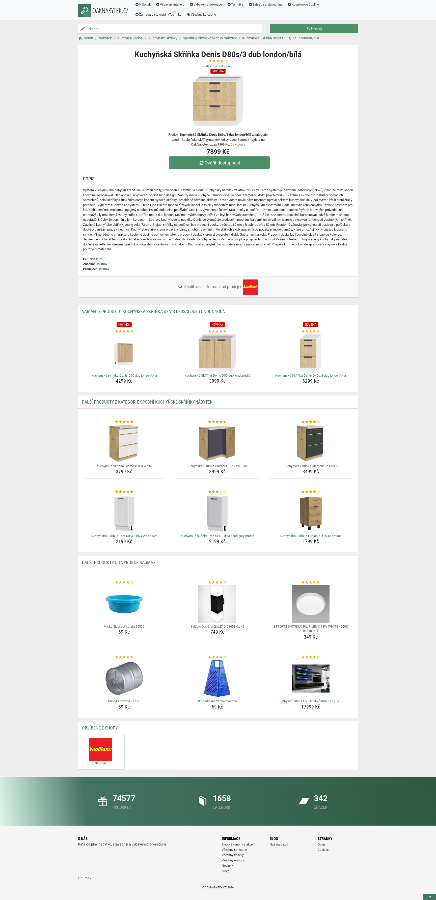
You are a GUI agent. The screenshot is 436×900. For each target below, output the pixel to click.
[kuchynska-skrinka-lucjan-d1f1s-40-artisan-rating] (311, 491)
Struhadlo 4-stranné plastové (217, 701)
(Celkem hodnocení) (218, 66)
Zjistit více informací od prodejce (213, 286)
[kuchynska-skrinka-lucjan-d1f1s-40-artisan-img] (311, 513)
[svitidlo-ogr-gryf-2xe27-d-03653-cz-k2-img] (217, 604)
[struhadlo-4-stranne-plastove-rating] (217, 657)
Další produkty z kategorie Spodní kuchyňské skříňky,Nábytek (147, 402)
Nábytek (145, 4)
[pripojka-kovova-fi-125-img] (124, 678)
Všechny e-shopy (233, 860)
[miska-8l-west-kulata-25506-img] (124, 604)
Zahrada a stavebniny (267, 4)
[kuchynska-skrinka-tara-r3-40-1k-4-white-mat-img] (124, 513)
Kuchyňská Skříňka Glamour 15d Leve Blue (217, 466)
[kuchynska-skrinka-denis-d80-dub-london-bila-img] (217, 353)
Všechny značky (233, 855)
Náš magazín (279, 844)
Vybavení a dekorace (208, 4)
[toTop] (429, 897)
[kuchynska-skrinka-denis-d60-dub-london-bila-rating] (124, 331)
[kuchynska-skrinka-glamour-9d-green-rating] (311, 422)
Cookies (323, 850)
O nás (321, 844)
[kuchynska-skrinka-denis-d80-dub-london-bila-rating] (217, 331)
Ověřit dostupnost (222, 162)
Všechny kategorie (203, 14)
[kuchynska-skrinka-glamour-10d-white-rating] (124, 422)
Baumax (101, 264)
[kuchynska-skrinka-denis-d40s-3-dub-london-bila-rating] (311, 331)
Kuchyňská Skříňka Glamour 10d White (124, 466)
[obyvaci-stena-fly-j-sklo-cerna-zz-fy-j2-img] (311, 678)
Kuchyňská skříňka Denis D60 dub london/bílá (124, 375)
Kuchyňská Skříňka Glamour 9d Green (311, 466)
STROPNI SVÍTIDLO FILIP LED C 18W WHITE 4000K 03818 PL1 (311, 629)
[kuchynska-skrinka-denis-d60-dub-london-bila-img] (124, 353)
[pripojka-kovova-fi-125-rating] (124, 657)
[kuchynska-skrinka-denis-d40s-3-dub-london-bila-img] (311, 353)
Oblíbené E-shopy (100, 727)
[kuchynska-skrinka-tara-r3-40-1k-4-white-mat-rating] (124, 491)
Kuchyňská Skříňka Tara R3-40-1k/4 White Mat (124, 536)
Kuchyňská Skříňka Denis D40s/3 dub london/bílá (310, 375)
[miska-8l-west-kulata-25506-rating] (124, 582)
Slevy (225, 871)
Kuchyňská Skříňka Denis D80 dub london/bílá (217, 375)
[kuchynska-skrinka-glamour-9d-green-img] (311, 443)
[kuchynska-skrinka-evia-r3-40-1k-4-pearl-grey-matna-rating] (217, 491)
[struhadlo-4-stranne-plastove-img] (217, 678)
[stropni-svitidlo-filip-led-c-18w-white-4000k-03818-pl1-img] (311, 604)
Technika (237, 4)
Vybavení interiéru (172, 4)
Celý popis (238, 144)
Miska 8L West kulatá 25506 (124, 626)
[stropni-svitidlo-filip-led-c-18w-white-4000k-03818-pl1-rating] (311, 582)
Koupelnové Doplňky (306, 4)
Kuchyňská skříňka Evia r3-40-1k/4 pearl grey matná (217, 536)
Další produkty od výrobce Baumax (119, 562)
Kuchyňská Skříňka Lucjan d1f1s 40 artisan (311, 536)
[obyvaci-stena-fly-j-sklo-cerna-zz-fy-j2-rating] (311, 657)
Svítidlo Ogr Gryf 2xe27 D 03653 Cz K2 (217, 626)
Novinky (227, 865)
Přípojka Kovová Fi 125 (124, 701)
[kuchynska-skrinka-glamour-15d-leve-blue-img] (217, 443)
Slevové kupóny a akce (237, 844)
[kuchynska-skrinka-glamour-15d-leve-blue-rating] (217, 422)
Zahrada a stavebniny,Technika (160, 14)
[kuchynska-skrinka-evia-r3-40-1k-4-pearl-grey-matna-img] (217, 513)
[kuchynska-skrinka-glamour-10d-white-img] (124, 443)
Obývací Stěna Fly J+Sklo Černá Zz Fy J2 (310, 701)
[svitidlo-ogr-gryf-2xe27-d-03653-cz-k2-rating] (217, 582)
